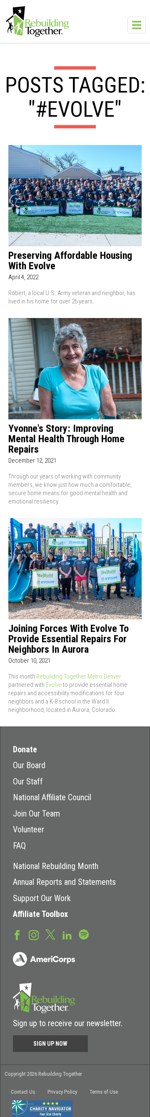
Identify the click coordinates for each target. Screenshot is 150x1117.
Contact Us (23, 1092)
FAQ (19, 846)
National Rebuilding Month (55, 866)
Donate (25, 749)
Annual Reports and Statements (64, 882)
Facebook (17, 934)
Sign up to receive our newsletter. (67, 1023)
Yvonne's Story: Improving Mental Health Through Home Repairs (66, 439)
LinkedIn (67, 934)
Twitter (50, 934)
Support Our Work (42, 898)
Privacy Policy (62, 1092)
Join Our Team (36, 814)
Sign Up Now (50, 1043)
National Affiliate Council (52, 797)
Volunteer (28, 829)
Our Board (29, 765)
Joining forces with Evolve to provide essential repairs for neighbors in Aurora (68, 639)
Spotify (83, 934)
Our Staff (28, 781)
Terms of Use (104, 1092)
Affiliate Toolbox (40, 914)
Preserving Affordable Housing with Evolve (70, 260)
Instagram (33, 934)
